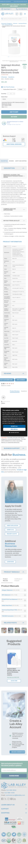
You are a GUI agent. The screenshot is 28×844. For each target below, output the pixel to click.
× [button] (24, 409)
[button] (14, 432)
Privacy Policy (18, 423)
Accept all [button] (14, 426)
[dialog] (14, 422)
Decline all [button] (14, 429)
